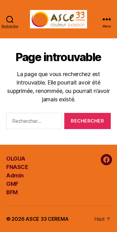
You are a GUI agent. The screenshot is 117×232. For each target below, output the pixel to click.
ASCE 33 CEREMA (47, 219)
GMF (12, 184)
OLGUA (15, 158)
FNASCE (17, 167)
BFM (12, 192)
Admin (15, 175)
